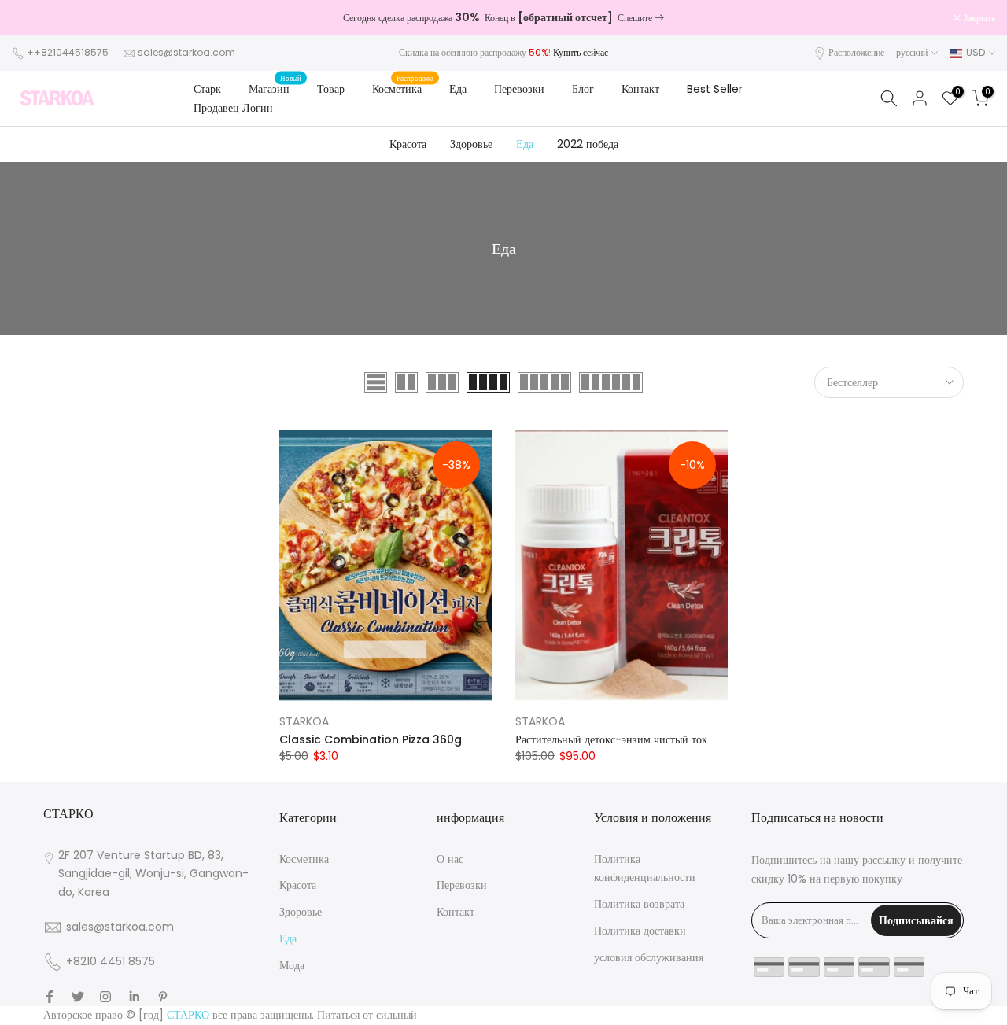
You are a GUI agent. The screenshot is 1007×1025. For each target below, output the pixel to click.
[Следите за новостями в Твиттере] (78, 996)
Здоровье (471, 144)
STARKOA (304, 721)
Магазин (275, 88)
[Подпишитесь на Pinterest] (162, 996)
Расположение (856, 52)
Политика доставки (640, 930)
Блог (583, 89)
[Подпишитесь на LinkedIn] (134, 996)
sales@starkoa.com (186, 52)
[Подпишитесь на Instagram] (105, 996)
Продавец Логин (233, 108)
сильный (396, 1015)
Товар (331, 89)
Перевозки (519, 89)
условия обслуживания (648, 957)
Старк (207, 89)
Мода (291, 965)
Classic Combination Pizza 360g (370, 739)
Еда (458, 89)
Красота (407, 144)
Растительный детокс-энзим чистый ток (611, 739)
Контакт (640, 89)
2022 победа (587, 144)
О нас (450, 859)
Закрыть (36, 18)
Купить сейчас (580, 52)
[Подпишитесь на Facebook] (49, 996)
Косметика (403, 88)
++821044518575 (68, 52)
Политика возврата (639, 904)
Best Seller (715, 89)
